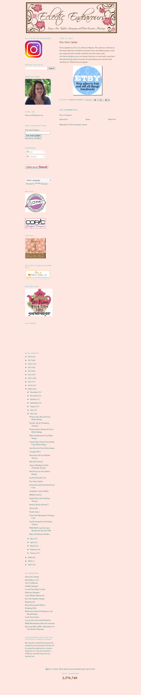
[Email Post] (94, 100)
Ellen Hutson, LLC (32, 580)
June (32, 413)
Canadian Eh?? (35, 451)
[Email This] (98, 100)
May (32, 538)
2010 (30, 385)
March (32, 546)
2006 (30, 561)
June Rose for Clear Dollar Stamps (42, 448)
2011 (30, 381)
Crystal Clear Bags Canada (35, 589)
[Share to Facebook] (106, 100)
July (32, 410)
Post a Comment (65, 115)
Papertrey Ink (30, 602)
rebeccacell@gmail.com (34, 115)
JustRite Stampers (31, 586)
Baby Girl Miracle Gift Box (39, 534)
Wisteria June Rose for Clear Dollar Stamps (39, 418)
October (33, 399)
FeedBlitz (37, 138)
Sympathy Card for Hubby (39, 491)
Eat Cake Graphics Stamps (35, 598)
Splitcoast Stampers (32, 592)
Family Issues (34, 511)
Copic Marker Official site (34, 595)
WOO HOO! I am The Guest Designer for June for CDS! (40, 529)
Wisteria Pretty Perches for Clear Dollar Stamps (41, 430)
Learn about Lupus (32, 617)
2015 (30, 367)
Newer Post (63, 119)
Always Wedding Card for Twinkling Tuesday (38, 466)
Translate (44, 183)
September (34, 403)
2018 (30, 356)
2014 (30, 371)
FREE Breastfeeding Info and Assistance (40, 623)
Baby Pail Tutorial (36, 461)
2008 (30, 557)
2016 (30, 364)
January (33, 553)
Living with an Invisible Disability (38, 620)
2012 (30, 378)
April (32, 542)
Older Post (112, 119)
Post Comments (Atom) (78, 124)
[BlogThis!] (101, 100)
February (33, 549)
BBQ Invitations (35, 494)
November (34, 395)
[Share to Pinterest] (108, 100)
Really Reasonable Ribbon (35, 605)
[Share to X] (103, 100)
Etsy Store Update (36, 481)
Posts (30, 152)
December (34, 392)
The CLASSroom (31, 583)
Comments (32, 156)
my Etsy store (76, 47)
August (33, 406)
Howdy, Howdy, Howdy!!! (39, 504)
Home (88, 119)
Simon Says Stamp (32, 576)
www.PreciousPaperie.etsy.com (70, 56)
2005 (30, 564)
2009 (30, 389)
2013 (30, 374)
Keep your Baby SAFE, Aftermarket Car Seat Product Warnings (39, 627)
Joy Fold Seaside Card (37, 477)
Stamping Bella (31, 608)
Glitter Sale (33, 508)
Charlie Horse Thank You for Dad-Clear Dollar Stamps (42, 443)
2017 (30, 360)
